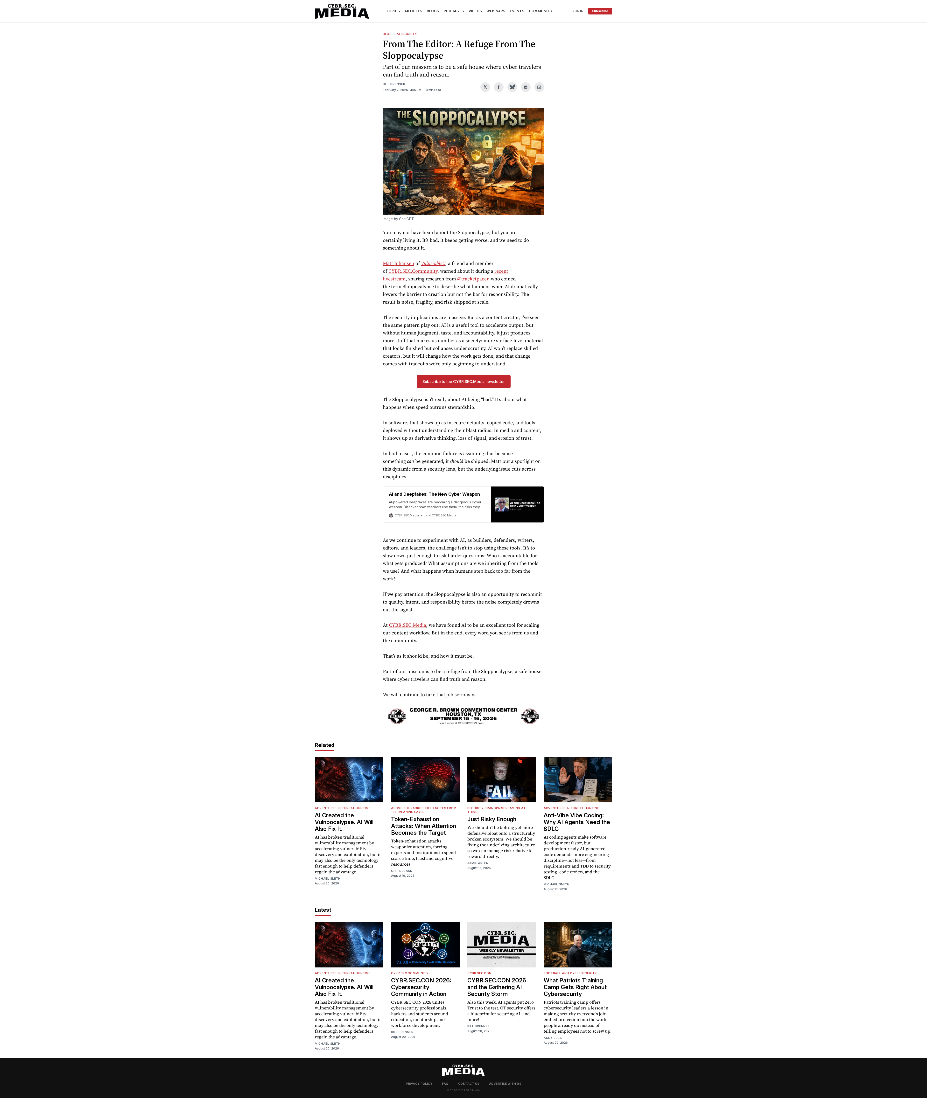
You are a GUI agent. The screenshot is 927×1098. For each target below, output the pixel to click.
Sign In (577, 11)
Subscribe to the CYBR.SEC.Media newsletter (463, 381)
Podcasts (454, 11)
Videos (475, 11)
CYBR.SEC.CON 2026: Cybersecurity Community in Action (421, 987)
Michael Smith (328, 878)
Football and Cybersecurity (570, 973)
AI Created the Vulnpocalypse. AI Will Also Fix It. (344, 822)
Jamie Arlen (478, 863)
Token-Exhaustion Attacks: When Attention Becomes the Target (423, 826)
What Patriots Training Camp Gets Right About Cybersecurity (575, 987)
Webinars (496, 11)
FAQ (445, 1083)
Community (541, 11)
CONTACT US (468, 1083)
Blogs (433, 11)
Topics (393, 11)
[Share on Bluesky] (512, 87)
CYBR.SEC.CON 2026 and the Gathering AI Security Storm (496, 987)
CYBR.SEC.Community (410, 973)
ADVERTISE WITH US (505, 1083)
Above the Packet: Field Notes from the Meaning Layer (423, 810)
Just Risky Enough (491, 819)
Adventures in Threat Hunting (343, 808)
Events (517, 11)
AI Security (407, 34)
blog (387, 34)
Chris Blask (401, 871)
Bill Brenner (394, 84)
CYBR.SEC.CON (479, 973)
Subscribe (600, 11)
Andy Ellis (553, 1038)
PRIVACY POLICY (419, 1083)
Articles (413, 11)
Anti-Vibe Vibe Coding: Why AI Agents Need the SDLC (577, 822)
